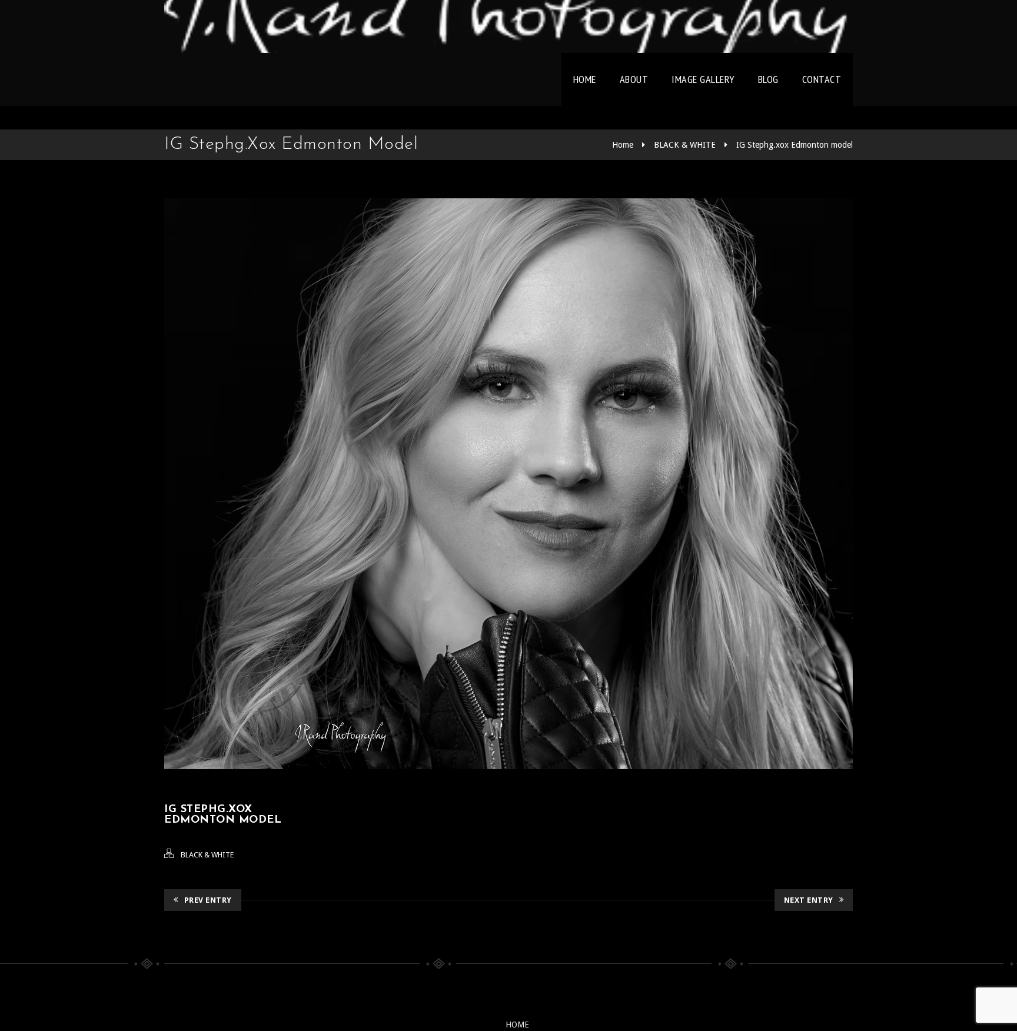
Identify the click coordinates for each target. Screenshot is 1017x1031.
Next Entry (808, 900)
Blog (768, 79)
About (634, 79)
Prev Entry (208, 900)
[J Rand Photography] (508, 26)
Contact (822, 79)
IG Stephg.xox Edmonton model (794, 144)
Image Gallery (703, 79)
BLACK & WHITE (685, 144)
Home (584, 79)
